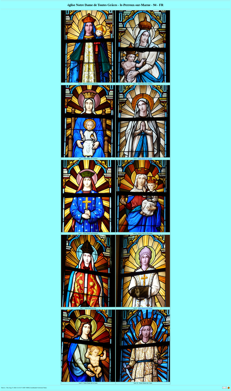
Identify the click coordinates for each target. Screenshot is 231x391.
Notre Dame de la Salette (145, 308)
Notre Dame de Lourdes (145, 158)
